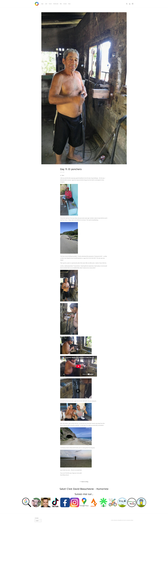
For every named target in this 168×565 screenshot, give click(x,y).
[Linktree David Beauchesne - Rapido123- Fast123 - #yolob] (103, 507)
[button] (126, 3)
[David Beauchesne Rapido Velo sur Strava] (93, 507)
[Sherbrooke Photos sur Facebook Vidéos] (45, 507)
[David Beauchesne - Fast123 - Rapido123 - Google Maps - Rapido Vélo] (84, 507)
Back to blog (84, 481)
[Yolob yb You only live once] (122, 507)
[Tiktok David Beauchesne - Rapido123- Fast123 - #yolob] (55, 507)
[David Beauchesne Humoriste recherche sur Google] (26, 507)
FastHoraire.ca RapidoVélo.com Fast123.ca (120, 520)
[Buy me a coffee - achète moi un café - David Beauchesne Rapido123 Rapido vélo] (141, 507)
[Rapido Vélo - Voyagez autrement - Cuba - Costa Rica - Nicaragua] (113, 507)
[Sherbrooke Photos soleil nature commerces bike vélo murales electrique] (132, 507)
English (37, 520)
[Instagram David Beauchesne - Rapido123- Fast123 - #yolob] (74, 507)
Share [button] (63, 175)
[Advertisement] (39, 545)
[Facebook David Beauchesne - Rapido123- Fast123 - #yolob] (65, 507)
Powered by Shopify (130, 520)
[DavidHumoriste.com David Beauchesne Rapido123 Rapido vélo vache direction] (36, 507)
